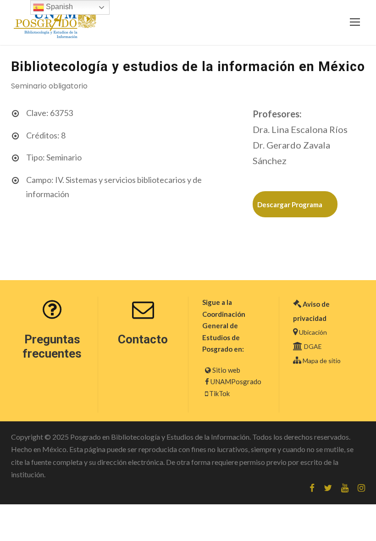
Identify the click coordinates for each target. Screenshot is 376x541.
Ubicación (313, 332)
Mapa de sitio (322, 360)
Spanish (58, 7)
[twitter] (328, 487)
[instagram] (361, 487)
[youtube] (344, 487)
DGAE (313, 346)
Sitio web (226, 370)
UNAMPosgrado (235, 381)
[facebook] (312, 487)
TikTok (219, 393)
